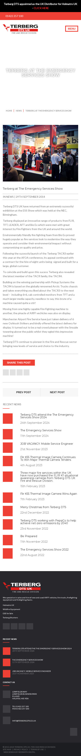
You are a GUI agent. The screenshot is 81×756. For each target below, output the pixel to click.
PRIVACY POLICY (21, 749)
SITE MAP (7, 749)
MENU (72, 28)
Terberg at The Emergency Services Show (48, 110)
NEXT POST (58, 392)
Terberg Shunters (10, 617)
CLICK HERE (41, 8)
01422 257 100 (14, 16)
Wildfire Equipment (11, 609)
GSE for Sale (8, 613)
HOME (8, 110)
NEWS (19, 110)
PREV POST (23, 392)
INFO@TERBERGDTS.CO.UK (24, 721)
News (10, 196)
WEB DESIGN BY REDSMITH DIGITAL (19, 752)
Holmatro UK (8, 605)
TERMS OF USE (37, 749)
